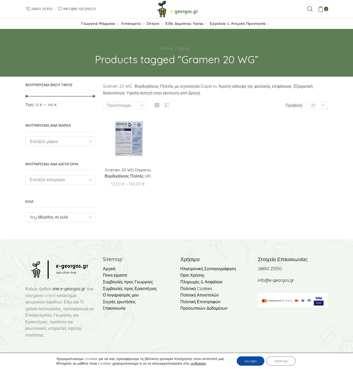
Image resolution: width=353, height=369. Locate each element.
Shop (184, 48)
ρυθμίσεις (198, 363)
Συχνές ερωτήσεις (119, 301)
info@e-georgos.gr (276, 280)
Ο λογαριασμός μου (121, 295)
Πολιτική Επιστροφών (200, 301)
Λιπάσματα (131, 23)
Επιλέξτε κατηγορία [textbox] (47, 179)
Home (166, 48)
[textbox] (56, 217)
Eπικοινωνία (114, 308)
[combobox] (60, 180)
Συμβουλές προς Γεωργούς (128, 281)
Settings (281, 361)
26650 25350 (270, 268)
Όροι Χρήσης (192, 275)
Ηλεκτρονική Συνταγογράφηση (208, 268)
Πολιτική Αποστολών (199, 295)
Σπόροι (153, 23)
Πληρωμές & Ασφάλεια (201, 281)
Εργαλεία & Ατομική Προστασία (238, 23)
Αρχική (109, 268)
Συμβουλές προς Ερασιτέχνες (130, 288)
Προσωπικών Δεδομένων (203, 308)
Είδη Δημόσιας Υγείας (184, 23)
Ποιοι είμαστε (115, 275)
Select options (138, 139)
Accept (250, 361)
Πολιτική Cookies (196, 288)
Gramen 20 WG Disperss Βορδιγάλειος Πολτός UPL (128, 173)
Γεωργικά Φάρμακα (98, 23)
